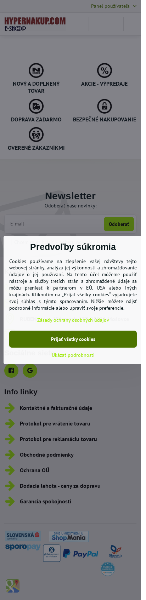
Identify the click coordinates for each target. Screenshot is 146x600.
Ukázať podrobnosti (73, 355)
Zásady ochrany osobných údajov (73, 320)
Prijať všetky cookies (73, 339)
